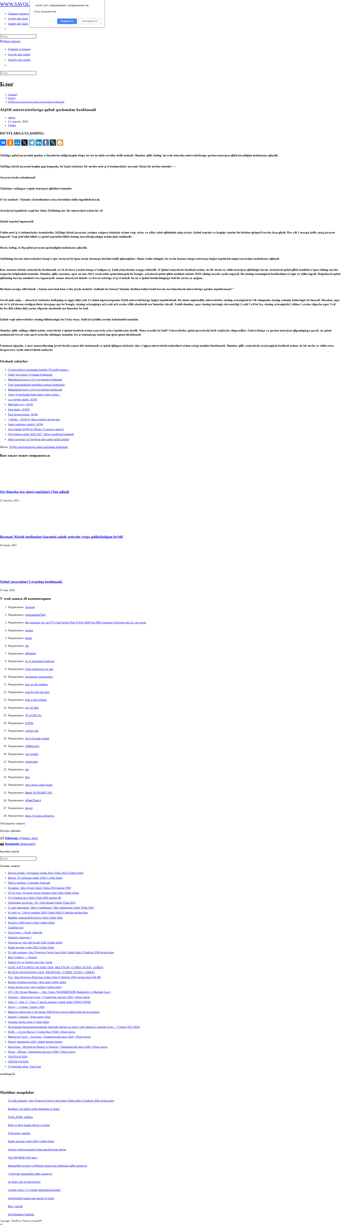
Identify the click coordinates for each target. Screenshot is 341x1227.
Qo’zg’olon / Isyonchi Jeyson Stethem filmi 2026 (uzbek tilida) (43, 892)
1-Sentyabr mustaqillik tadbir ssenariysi (30, 1173)
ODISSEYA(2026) (18, 1061)
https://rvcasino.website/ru (39, 815)
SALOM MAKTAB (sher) (22, 1157)
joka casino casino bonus (38, 784)
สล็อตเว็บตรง (33, 800)
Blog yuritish (15, 1206)
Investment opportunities (39, 676)
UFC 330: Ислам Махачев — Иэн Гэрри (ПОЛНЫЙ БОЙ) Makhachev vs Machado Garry (59, 992)
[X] (24, 142)
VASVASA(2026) (18, 1056)
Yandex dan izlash (19, 59)
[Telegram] (31, 142)
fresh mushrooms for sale (39, 669)
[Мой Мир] (17, 142)
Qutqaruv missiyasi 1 (19, 937)
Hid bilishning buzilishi (21, 1214)
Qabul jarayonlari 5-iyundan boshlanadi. (31, 582)
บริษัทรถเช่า (32, 746)
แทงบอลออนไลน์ (35, 614)
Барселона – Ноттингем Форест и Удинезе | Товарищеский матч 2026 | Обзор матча (57, 1046)
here (27, 777)
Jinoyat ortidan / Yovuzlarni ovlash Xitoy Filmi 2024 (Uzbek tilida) (45, 872)
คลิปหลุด (30, 653)
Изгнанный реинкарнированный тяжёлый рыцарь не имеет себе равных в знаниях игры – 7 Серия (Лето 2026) (74, 1026)
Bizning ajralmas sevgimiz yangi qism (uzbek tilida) (37, 982)
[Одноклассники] (10, 142)
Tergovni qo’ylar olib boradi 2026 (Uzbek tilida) (35, 942)
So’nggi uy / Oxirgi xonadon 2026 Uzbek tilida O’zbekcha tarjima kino (48, 912)
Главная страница (19, 49)
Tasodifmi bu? (16, 927)
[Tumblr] (46, 142)
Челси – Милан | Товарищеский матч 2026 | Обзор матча (41, 1051)
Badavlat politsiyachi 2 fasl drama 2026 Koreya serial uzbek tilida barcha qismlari (53, 1012)
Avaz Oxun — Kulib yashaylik (25, 932)
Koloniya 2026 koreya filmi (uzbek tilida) (31, 922)
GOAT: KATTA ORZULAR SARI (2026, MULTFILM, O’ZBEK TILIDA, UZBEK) (55, 967)
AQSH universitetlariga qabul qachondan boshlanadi (36, 101)
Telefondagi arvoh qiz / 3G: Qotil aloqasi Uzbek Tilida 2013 (42, 902)
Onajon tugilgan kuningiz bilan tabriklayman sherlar (37, 1149)
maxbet (29, 630)
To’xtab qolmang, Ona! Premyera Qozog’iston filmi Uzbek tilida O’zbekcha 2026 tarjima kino (61, 952)
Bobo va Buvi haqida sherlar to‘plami (29, 1125)
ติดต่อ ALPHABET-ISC (38, 792)
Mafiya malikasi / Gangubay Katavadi (29, 882)
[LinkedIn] (39, 142)
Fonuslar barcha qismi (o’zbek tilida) (28, 1022)
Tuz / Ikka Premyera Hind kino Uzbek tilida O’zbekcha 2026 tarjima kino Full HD (54, 977)
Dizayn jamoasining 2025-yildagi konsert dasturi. (35, 1041)
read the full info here (37, 692)
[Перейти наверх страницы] (1, 1224)
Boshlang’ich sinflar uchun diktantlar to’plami (34, 1109)
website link (31, 730)
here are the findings (36, 684)
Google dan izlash (19, 54)
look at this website (36, 699)
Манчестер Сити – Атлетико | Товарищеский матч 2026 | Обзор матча (49, 1036)
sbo (27, 645)
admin (11, 117)
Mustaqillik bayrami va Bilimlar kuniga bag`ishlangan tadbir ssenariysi (47, 1165)
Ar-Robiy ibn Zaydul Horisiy (24, 1181)
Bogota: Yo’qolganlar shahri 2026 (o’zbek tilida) (35, 877)
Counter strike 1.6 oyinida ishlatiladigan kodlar (34, 1190)
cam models (31, 754)
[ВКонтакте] (3, 142)
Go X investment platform (39, 661)
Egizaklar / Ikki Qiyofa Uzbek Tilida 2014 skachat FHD (39, 887)
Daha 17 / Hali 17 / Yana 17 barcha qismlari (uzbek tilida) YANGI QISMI (49, 1002)
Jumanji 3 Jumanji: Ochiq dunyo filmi (29, 1016)
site (27, 769)
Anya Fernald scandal (37, 738)
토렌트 (29, 723)
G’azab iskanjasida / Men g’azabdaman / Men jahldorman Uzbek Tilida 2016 (51, 907)
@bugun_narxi (21, 838)
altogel (29, 808)
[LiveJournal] (53, 142)
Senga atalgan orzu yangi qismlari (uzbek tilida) (35, 987)
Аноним (30, 607)
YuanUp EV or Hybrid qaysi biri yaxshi (30, 962)
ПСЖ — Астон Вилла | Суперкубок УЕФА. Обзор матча (41, 1031)
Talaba (12, 125)
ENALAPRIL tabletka (20, 1117)
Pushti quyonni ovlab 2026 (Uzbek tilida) (31, 947)
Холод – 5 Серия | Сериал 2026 (26, 1007)
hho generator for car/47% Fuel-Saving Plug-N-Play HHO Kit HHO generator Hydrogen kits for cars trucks (85, 622)
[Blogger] (60, 142)
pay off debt (32, 707)
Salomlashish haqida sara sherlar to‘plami (31, 1198)
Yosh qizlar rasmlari (19, 1133)
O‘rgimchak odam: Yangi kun (24, 1066)
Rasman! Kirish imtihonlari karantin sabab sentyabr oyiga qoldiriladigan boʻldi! (61, 537)
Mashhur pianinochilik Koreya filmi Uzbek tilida (35, 917)
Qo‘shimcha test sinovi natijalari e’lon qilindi (34, 492)
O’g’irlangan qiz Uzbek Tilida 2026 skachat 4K (34, 897)
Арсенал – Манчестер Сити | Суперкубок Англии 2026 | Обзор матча (49, 997)
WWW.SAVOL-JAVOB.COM (28, 4)
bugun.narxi (20, 843)
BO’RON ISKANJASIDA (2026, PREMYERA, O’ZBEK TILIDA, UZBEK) (51, 972)
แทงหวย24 (31, 761)
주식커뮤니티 (33, 715)
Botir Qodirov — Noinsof (22, 957)
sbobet (28, 638)
